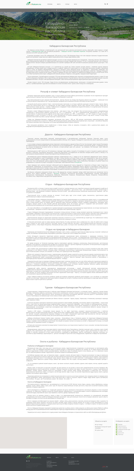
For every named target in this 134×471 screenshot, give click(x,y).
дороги (69, 10)
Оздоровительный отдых (124, 429)
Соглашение (49, 466)
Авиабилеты (71, 462)
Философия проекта (51, 462)
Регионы (49, 4)
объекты (79, 10)
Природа (120, 424)
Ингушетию (78, 162)
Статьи (67, 4)
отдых (74, 10)
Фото (75, 4)
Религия (120, 431)
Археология (121, 432)
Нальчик (61, 34)
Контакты (49, 464)
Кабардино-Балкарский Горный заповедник (103, 427)
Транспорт (120, 434)
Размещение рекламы (52, 465)
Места (58, 4)
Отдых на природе (122, 427)
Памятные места (122, 426)
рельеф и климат (61, 10)
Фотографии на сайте (74, 461)
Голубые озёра (99, 430)
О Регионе (53, 10)
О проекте (49, 461)
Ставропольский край (37, 51)
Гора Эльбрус (99, 424)
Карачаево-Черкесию (79, 51)
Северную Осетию (66, 51)
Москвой (56, 173)
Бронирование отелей (74, 464)
